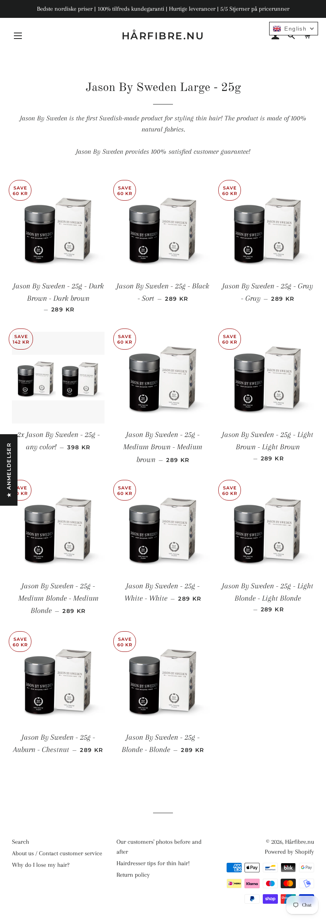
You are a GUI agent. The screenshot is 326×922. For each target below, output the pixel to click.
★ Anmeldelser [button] (9, 470)
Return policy (133, 874)
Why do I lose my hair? (41, 864)
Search (20, 841)
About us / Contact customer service (57, 853)
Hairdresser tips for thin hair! (153, 863)
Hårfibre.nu (163, 36)
